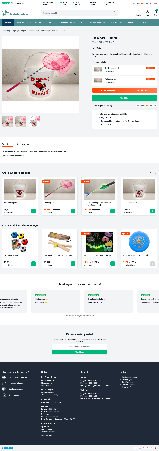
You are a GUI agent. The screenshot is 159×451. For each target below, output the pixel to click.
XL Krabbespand (10, 203)
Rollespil (52, 22)
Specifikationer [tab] (23, 144)
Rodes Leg (6, 31)
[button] (98, 70)
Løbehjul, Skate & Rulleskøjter (73, 22)
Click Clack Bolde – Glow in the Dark (98, 255)
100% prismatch (78, 3)
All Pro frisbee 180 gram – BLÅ (135, 255)
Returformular (127, 382)
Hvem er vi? (126, 387)
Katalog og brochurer (130, 380)
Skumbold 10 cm (11, 255)
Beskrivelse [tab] (7, 144)
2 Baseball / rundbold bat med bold (58, 255)
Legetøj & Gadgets (97, 22)
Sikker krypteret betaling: (102, 106)
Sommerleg (44, 31)
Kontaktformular (128, 385)
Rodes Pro (7, 22)
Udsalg (130, 22)
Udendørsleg (33, 31)
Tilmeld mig (79, 352)
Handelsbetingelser (129, 377)
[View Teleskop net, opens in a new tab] (130, 79)
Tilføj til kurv (125, 98)
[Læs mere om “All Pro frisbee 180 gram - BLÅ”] (152, 263)
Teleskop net (49, 203)
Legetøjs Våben (116, 22)
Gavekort (142, 22)
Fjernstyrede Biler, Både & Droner (30, 22)
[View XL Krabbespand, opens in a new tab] (130, 68)
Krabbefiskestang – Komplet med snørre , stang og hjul (97, 204)
